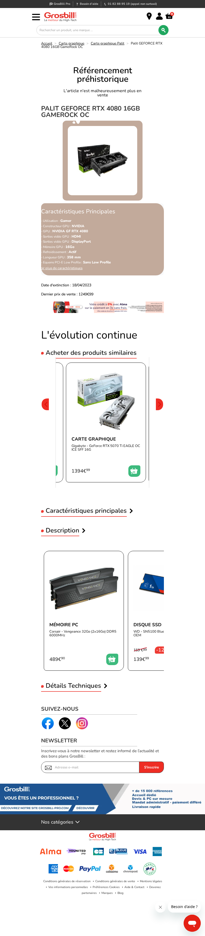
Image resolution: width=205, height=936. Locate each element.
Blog (120, 893)
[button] (45, 422)
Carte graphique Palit (107, 43)
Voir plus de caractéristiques (60, 268)
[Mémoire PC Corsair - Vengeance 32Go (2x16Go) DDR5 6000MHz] (84, 610)
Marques (107, 893)
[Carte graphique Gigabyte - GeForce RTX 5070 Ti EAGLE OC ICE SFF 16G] (106, 422)
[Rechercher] (164, 30)
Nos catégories (57, 822)
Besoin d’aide (89, 4)
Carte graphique (71, 43)
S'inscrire (151, 767)
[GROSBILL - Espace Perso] (159, 16)
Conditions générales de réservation (66, 881)
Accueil (46, 43)
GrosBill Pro (62, 4)
